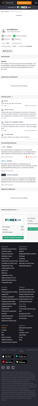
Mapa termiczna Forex (9, 278)
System (21, 251)
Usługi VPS (5, 294)
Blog (20, 340)
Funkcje (4, 330)
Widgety (4, 328)
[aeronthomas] (2, 101)
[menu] (36, 2)
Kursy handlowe (7, 318)
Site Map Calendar (32, 350)
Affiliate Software (7, 340)
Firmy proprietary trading (9, 292)
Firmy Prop (22, 306)
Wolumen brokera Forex (26, 297)
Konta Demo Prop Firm (26, 316)
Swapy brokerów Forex (26, 294)
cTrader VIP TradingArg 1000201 (13, 122)
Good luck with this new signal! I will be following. (15, 137)
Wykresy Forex (23, 261)
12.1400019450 (8, 134)
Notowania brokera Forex (27, 292)
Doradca (4, 313)
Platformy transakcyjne (9, 311)
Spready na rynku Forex (26, 289)
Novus (6, 101)
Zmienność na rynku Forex (10, 261)
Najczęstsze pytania (25, 328)
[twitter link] (8, 367)
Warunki (4, 350)
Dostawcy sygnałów (12, 175)
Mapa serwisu (21, 350)
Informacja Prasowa (25, 301)
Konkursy (22, 258)
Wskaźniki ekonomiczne (9, 280)
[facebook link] (3, 367)
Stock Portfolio (6, 337)
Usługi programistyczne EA (10, 299)
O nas (21, 337)
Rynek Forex (5, 258)
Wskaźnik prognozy (25, 266)
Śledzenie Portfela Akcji (9, 321)
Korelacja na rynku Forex (9, 263)
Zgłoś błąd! (22, 335)
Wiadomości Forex (7, 266)
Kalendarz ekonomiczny (9, 249)
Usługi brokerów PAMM (9, 304)
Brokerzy (9, 147)
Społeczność (23, 249)
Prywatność (13, 350)
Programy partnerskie (8, 301)
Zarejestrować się (24, 3)
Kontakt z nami (24, 332)
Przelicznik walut (7, 282)
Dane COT (5, 270)
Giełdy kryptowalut (7, 316)
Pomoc (21, 330)
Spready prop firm (24, 313)
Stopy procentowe (7, 254)
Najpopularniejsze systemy (27, 254)
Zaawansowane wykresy (9, 342)
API (3, 332)
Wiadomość (8, 51)
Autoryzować (10, 3)
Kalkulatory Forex (7, 275)
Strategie (22, 256)
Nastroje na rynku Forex (26, 263)
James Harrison (9, 109)
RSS (3, 335)
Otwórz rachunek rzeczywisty (13, 237)
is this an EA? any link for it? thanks (11, 103)
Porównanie (23, 318)
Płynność (4, 273)
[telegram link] (13, 367)
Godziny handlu (6, 251)
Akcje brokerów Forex (26, 299)
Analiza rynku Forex (8, 268)
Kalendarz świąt (7, 256)
